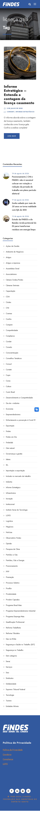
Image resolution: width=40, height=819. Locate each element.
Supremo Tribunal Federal (15, 689)
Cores (8, 381)
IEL (7, 465)
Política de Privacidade (13, 749)
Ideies (8, 459)
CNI (7, 308)
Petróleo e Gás (12, 555)
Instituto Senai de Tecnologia (16, 510)
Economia (9, 409)
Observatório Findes (13, 538)
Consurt (10, 112)
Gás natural (10, 448)
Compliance (10, 336)
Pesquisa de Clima (13, 549)
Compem (9, 324)
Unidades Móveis (12, 706)
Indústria (9, 482)
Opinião (9, 543)
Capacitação (10, 291)
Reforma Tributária (13, 633)
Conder (9, 341)
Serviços (9, 667)
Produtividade (11, 594)
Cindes (8, 302)
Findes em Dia (11, 437)
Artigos (8, 257)
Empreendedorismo (13, 414)
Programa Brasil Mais (14, 605)
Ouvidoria (7, 754)
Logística (9, 521)
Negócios (9, 526)
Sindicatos (9, 678)
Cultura (8, 386)
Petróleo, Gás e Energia (15, 560)
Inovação (9, 498)
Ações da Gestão (12, 246)
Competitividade (12, 330)
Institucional (10, 504)
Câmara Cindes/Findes (14, 280)
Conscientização (12, 353)
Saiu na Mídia (11, 639)
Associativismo (11, 274)
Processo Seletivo (12, 583)
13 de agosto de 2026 (20, 216)
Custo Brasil (10, 392)
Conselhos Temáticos (14, 358)
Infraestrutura (11, 493)
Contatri (9, 369)
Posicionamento (12, 566)
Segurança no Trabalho (14, 650)
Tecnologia (10, 695)
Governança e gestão (14, 454)
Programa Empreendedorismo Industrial (20, 611)
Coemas (9, 313)
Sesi (7, 672)
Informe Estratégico (25, 112)
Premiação (10, 577)
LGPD (8, 515)
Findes (8, 431)
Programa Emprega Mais (15, 616)
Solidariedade (11, 684)
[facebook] (11, 791)
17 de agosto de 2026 (20, 200)
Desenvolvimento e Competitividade (19, 397)
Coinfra (8, 319)
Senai (8, 661)
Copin (8, 375)
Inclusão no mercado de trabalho (18, 476)
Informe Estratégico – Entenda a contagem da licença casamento (19, 94)
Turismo (9, 700)
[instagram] (28, 791)
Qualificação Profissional (15, 622)
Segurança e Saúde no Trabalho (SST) (20, 644)
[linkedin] (17, 791)
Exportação (10, 425)
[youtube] (23, 791)
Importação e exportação (15, 470)
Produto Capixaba (12, 599)
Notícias (9, 532)
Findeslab (9, 442)
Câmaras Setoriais (12, 285)
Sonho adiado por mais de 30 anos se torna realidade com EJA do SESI (24, 206)
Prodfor (9, 588)
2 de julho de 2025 (15, 108)
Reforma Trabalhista (13, 627)
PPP (7, 571)
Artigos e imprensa (13, 263)
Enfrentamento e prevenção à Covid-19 (20, 420)
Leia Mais (12, 136)
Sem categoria (11, 656)
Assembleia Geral (12, 268)
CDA (8, 296)
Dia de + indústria (12, 403)
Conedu (9, 347)
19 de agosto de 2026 (20, 173)
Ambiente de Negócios (15, 252)
